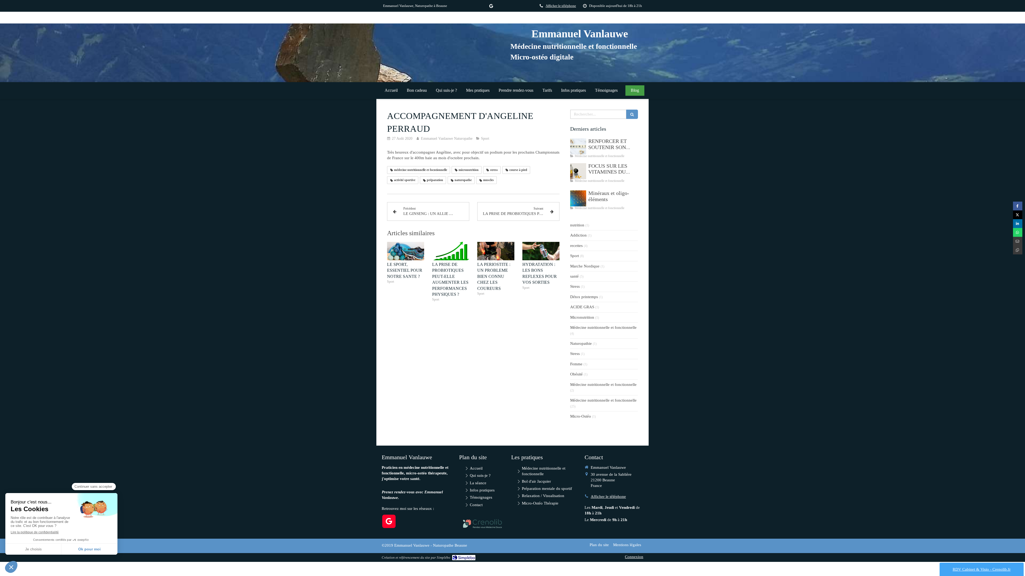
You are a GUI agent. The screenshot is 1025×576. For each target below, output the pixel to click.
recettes (576, 245)
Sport (574, 256)
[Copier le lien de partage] (1017, 250)
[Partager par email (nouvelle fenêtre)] (1017, 241)
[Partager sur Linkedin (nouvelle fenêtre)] (1017, 223)
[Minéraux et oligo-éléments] (578, 198)
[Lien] (482, 523)
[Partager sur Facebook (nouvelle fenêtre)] (1017, 206)
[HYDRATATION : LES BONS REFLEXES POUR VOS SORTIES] (540, 251)
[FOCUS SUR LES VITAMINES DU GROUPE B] (578, 171)
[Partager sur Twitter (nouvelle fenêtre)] (1017, 214)
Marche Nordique (585, 266)
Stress (575, 286)
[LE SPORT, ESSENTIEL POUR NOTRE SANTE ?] (405, 251)
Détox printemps (584, 297)
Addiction (578, 235)
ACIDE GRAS (582, 307)
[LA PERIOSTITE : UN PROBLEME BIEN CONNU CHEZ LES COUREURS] (495, 251)
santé (574, 276)
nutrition (577, 225)
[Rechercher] (632, 114)
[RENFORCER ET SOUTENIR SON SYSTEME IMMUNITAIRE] (578, 146)
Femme (576, 364)
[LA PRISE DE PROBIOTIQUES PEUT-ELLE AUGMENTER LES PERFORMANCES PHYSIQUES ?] (450, 251)
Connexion (634, 557)
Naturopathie (581, 343)
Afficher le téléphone (561, 6)
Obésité (576, 374)
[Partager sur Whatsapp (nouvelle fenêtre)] (1017, 232)
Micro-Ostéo (580, 416)
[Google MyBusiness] (491, 7)
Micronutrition (582, 317)
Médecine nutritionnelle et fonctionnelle (603, 327)
